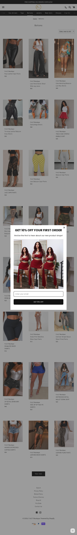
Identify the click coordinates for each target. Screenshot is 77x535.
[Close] (64, 227)
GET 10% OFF (38, 302)
